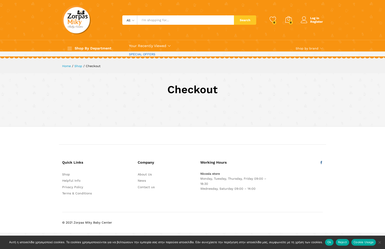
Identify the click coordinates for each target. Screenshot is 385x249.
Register (316, 21)
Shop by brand (307, 48)
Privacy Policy (72, 187)
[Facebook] (321, 162)
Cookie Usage (364, 242)
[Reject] (379, 242)
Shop (66, 174)
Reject (342, 242)
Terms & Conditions (77, 193)
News (142, 180)
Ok (329, 242)
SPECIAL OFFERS (142, 54)
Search (245, 20)
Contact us (146, 187)
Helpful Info (71, 180)
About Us (145, 174)
